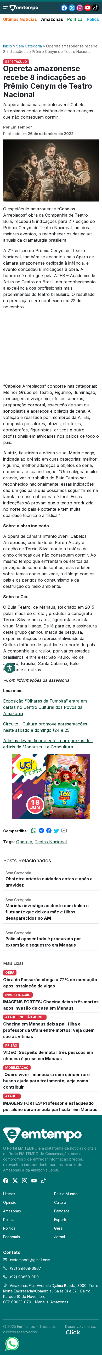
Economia (11, 1237)
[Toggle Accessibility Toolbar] (9, 668)
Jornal (59, 1237)
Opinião (9, 1202)
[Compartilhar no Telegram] (41, 830)
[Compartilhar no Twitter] (56, 830)
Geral (58, 1228)
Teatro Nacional (51, 841)
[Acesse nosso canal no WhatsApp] (11, 1343)
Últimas (9, 1194)
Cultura (60, 1202)
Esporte (60, 1219)
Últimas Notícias (20, 19)
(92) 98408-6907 (25, 1268)
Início (7, 46)
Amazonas (52, 19)
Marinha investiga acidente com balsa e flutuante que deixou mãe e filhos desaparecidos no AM (47, 912)
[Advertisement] (51, 33)
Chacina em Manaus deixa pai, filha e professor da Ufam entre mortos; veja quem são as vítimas (48, 1030)
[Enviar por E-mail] (64, 830)
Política (75, 19)
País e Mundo (66, 1194)
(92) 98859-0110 (24, 1277)
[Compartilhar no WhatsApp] (33, 830)
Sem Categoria (29, 46)
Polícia (93, 19)
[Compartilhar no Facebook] (49, 830)
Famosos (62, 1211)
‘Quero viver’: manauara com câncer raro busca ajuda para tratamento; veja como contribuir (46, 1081)
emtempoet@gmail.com (30, 1260)
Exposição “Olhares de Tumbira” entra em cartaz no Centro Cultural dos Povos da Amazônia (45, 707)
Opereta (24, 841)
